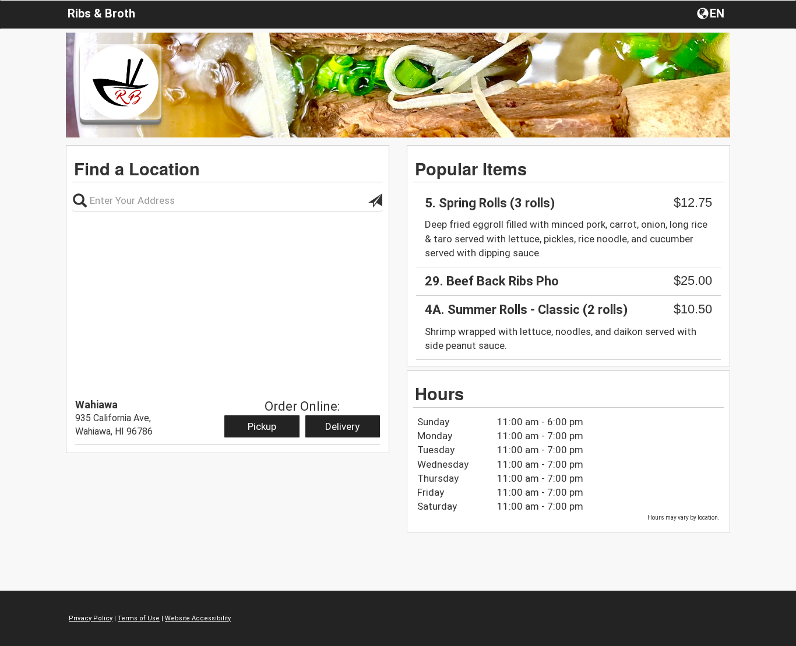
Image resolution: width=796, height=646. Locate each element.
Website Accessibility (198, 618)
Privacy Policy (90, 618)
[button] (711, 12)
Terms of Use (139, 618)
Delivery (342, 426)
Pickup (262, 426)
